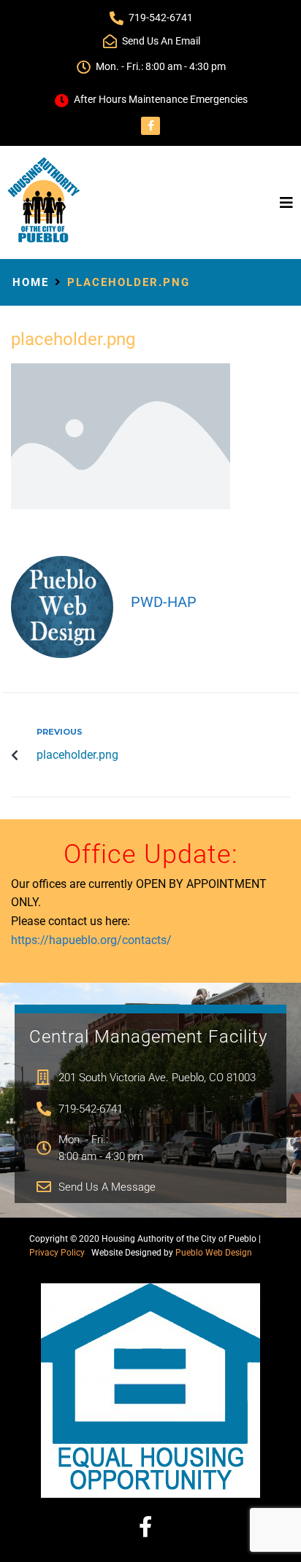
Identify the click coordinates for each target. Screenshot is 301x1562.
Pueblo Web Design (213, 1253)
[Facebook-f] (150, 126)
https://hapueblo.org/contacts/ (91, 940)
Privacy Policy (57, 1253)
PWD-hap (164, 602)
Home (30, 282)
